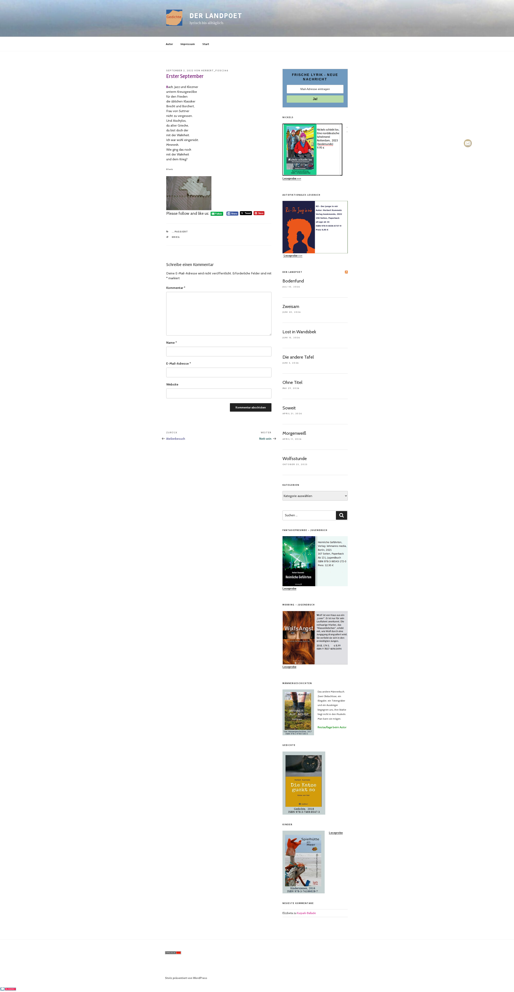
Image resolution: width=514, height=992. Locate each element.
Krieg (176, 237)
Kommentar (175, 288)
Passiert (181, 231)
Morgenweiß (294, 433)
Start (205, 44)
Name (171, 343)
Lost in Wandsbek (299, 331)
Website (172, 384)
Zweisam (290, 306)
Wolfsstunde (294, 458)
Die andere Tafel (298, 357)
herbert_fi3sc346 (214, 70)
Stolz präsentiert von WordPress (186, 978)
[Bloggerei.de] (8, 989)
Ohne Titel (292, 382)
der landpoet (216, 15)
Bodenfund (293, 281)
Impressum (188, 44)
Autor (169, 44)
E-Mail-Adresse (178, 363)
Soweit (289, 408)
